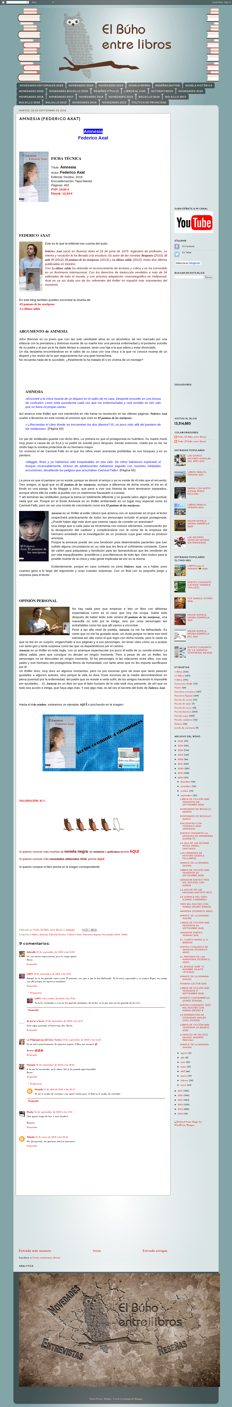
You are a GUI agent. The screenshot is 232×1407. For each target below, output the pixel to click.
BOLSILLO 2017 (175, 96)
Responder (32, 964)
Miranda (39, 1089)
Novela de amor (182, 704)
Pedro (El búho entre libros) (192, 441)
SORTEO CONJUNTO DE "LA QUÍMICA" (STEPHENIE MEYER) (199, 650)
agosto (184, 1053)
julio (183, 1058)
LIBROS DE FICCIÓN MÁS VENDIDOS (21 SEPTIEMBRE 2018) (194, 873)
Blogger (138, 1399)
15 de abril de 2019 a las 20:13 (59, 1089)
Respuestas (36, 993)
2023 (181, 755)
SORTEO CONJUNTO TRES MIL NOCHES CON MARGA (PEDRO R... (195, 1008)
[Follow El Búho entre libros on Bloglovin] (188, 265)
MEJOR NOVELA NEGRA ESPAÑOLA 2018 (198, 618)
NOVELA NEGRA (139, 85)
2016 (181, 1095)
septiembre (187, 795)
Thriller (124, 935)
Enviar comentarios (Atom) (46, 1258)
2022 (181, 759)
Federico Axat (74, 935)
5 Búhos (178, 680)
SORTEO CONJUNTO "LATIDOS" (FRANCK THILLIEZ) (199, 585)
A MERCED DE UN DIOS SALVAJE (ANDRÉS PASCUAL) (194, 1038)
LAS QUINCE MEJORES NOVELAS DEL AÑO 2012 (199, 459)
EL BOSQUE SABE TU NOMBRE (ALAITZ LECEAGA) (192, 970)
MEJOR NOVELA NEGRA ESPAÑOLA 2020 (198, 524)
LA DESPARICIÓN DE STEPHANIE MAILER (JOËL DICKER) (193, 1018)
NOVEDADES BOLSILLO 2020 (68, 91)
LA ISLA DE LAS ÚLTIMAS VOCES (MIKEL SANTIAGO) (194, 846)
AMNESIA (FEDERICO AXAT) (196, 911)
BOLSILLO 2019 (149, 96)
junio (183, 1062)
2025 (181, 746)
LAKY (30, 974)
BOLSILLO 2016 (29, 102)
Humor (177, 688)
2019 (181, 773)
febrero (185, 1080)
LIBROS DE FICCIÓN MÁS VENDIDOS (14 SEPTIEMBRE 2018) (194, 926)
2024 (181, 750)
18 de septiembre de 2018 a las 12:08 (56, 952)
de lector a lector (36, 1021)
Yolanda (31, 1137)
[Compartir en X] (89, 930)
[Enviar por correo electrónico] (83, 930)
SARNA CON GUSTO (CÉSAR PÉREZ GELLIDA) (198, 491)
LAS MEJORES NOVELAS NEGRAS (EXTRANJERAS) (198, 540)
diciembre (186, 782)
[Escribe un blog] (86, 930)
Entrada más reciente (35, 1251)
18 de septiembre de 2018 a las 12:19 (52, 974)
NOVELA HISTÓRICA (198, 85)
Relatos (178, 724)
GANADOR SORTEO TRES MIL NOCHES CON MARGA (194, 883)
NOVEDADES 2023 (111, 85)
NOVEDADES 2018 (31, 96)
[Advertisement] (93, 1222)
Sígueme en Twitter (176, 254)
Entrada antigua (155, 1251)
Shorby (30, 1112)
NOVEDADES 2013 (114, 102)
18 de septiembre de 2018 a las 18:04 (55, 1065)
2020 (181, 768)
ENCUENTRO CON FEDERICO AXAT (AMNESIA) (191, 826)
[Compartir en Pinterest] (95, 930)
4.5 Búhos (179, 676)
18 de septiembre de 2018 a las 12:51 (64, 1021)
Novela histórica (182, 712)
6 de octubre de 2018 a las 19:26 (58, 999)
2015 (181, 1100)
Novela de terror (183, 708)
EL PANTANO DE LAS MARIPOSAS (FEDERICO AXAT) (195, 960)
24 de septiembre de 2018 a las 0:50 (53, 1112)
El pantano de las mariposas (37, 304)
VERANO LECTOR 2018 (193, 984)
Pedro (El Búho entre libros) (192, 437)
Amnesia (43, 935)
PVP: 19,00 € (60, 189)
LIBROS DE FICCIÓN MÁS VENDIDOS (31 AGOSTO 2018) (194, 1028)
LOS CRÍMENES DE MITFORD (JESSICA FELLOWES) (192, 856)
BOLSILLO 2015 (56, 102)
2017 (180, 1091)
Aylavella (31, 952)
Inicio (97, 1251)
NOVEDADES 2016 (91, 96)
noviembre (186, 786)
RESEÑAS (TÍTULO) (106, 91)
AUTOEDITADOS (162, 91)
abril (183, 1071)
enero (184, 1085)
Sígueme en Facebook (176, 246)
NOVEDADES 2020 (31, 91)
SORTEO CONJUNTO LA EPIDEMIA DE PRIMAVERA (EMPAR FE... (196, 836)
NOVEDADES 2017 (61, 96)
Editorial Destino (57, 935)
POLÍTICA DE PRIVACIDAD (149, 102)
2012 (181, 1114)
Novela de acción (183, 700)
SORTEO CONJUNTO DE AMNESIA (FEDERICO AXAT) (194, 950)
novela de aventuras (184, 728)
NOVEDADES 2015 (121, 96)
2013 (181, 1109)
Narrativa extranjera (185, 692)
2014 (181, 1105)
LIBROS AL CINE (135, 91)
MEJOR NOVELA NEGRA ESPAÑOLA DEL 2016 (198, 634)
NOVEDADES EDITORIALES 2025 (41, 85)
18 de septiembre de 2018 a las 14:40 (82, 1040)
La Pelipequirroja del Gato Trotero (44, 1040)
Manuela (31, 1065)
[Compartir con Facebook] (92, 930)
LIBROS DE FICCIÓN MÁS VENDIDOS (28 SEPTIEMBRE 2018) (194, 802)
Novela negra (181, 716)
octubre (185, 791)
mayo (184, 1067)
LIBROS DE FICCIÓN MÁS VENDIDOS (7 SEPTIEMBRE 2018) (194, 991)
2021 (181, 764)
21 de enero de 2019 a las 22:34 (52, 1137)
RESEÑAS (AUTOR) (167, 85)
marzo (184, 1076)
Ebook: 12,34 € (62, 193)
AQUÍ (134, 851)
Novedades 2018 (111, 935)
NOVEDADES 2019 (190, 91)
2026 (181, 741)
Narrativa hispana (92, 935)
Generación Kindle (183, 684)
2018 (181, 778)
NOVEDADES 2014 (84, 102)
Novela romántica (183, 720)
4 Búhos (34, 935)
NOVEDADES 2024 (81, 85)
